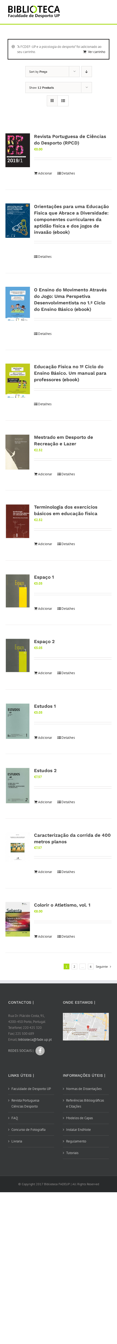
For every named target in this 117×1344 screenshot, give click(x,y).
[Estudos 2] (17, 785)
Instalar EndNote (78, 1129)
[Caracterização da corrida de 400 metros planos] (17, 847)
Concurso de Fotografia (28, 1129)
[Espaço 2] (17, 655)
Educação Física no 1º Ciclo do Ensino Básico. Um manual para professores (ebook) (70, 373)
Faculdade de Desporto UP (31, 1088)
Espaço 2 (44, 641)
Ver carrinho (96, 52)
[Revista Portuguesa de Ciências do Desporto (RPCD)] (17, 150)
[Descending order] (86, 71)
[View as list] (63, 100)
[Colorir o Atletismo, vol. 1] (17, 919)
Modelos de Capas (79, 1118)
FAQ (14, 1118)
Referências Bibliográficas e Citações (85, 1103)
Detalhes (68, 173)
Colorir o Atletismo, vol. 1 (62, 905)
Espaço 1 (44, 577)
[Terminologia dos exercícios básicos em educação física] (17, 521)
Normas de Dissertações (83, 1088)
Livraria (16, 1141)
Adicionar (45, 173)
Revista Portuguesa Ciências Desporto (25, 1103)
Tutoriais (72, 1153)
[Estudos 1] (17, 721)
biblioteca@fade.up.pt (35, 1039)
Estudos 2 (45, 770)
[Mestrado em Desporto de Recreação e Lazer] (17, 452)
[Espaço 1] (17, 591)
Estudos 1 (45, 706)
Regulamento (76, 1141)
